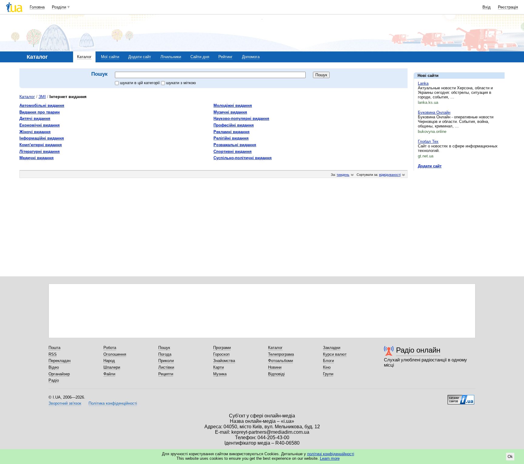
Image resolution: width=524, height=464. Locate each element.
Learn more (330, 458)
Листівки (166, 367)
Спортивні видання (232, 151)
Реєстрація (508, 7)
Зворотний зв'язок (65, 403)
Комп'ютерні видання (40, 145)
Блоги (328, 360)
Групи (328, 374)
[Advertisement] (459, 212)
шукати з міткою (181, 83)
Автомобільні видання (41, 105)
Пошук (164, 347)
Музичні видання (230, 112)
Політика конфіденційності (113, 403)
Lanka (423, 83)
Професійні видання (233, 125)
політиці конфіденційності (330, 454)
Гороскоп (221, 354)
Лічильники (170, 56)
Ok (510, 456)
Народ (109, 360)
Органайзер (59, 374)
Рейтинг (225, 56)
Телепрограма (281, 354)
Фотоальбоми (280, 360)
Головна (37, 7)
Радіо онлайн (418, 350)
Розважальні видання (234, 145)
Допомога (251, 56)
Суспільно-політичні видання (242, 158)
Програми (222, 347)
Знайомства (224, 360)
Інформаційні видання (41, 138)
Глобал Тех (428, 141)
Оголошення (114, 354)
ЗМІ (42, 96)
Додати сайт (139, 56)
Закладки (331, 347)
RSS (53, 354)
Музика (220, 374)
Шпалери (111, 367)
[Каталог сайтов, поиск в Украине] (461, 397)
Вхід (486, 7)
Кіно (327, 367)
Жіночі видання (35, 132)
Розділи (59, 7)
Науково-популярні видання (241, 118)
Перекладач (60, 360)
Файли (109, 374)
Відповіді (276, 374)
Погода (164, 354)
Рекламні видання (231, 132)
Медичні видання (36, 158)
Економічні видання (39, 125)
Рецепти (165, 374)
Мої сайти (110, 56)
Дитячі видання (34, 118)
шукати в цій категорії (140, 83)
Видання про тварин (39, 112)
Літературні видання (39, 151)
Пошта (54, 347)
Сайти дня (199, 56)
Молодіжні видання (232, 105)
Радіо (54, 380)
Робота (109, 347)
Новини (274, 367)
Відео (54, 367)
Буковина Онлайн (434, 112)
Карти (218, 367)
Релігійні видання (231, 138)
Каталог (84, 56)
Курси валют (335, 354)
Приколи (166, 360)
